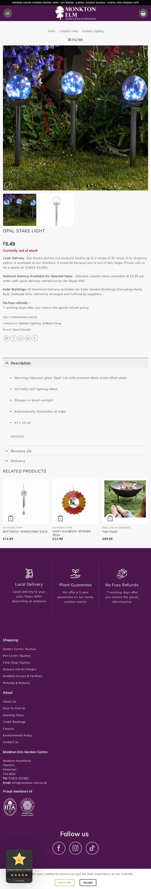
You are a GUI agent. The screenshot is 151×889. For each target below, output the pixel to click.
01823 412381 (18, 778)
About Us (9, 701)
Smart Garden (22, 329)
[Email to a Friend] (20, 338)
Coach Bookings (14, 722)
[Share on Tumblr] (35, 338)
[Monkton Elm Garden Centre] (75, 13)
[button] (7, 13)
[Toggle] (7, 363)
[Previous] (10, 118)
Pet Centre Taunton (16, 655)
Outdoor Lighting (92, 31)
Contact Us (11, 742)
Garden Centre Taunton (19, 649)
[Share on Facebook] (13, 338)
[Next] (140, 118)
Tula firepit (109, 531)
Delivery (18, 461)
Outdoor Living (69, 31)
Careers (8, 728)
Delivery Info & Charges (19, 669)
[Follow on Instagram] (75, 848)
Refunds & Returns (16, 683)
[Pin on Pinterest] (28, 338)
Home (51, 31)
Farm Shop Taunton (16, 662)
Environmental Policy (17, 735)
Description (21, 363)
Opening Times (13, 715)
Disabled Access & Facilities (22, 676)
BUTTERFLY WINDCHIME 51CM (25, 531)
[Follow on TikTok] (92, 848)
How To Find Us (14, 708)
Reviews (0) (21, 451)
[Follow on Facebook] (58, 848)
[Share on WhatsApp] (6, 338)
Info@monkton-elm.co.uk (29, 783)
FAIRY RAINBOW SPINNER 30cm (71, 533)
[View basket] (143, 13)
